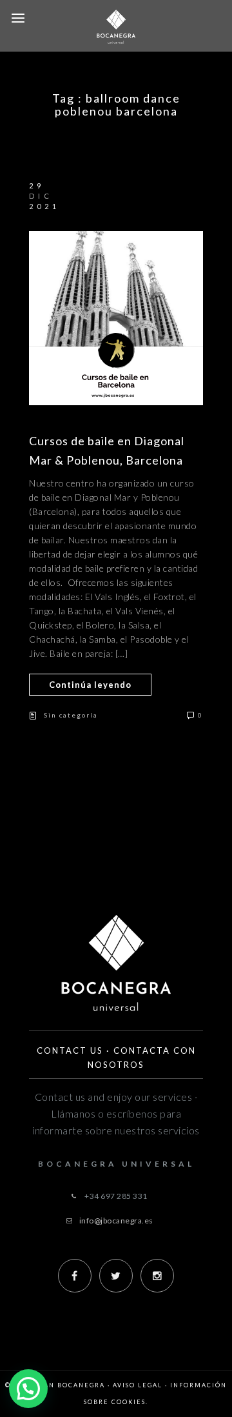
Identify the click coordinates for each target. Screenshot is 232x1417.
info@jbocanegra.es (116, 1220)
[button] (28, 1388)
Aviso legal (137, 1385)
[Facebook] (75, 1276)
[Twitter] (116, 1276)
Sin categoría (71, 715)
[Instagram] (157, 1276)
